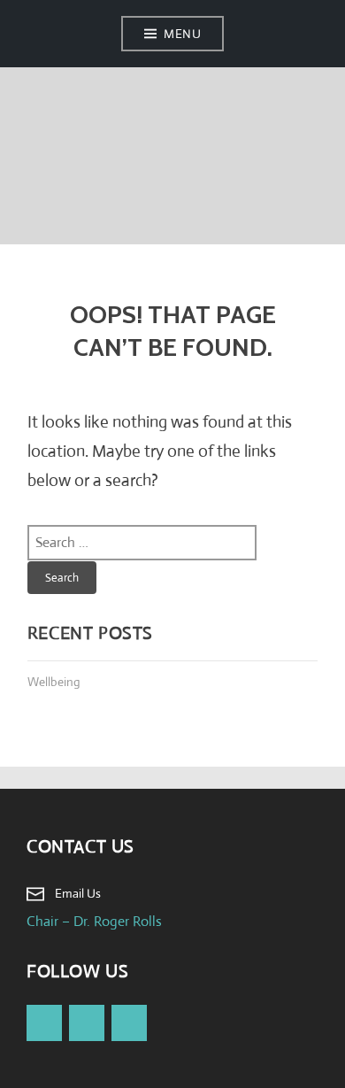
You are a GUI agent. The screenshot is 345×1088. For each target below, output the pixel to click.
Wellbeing (53, 682)
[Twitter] (86, 1023)
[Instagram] (129, 1023)
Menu (182, 34)
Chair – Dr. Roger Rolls (94, 921)
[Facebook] (44, 1023)
